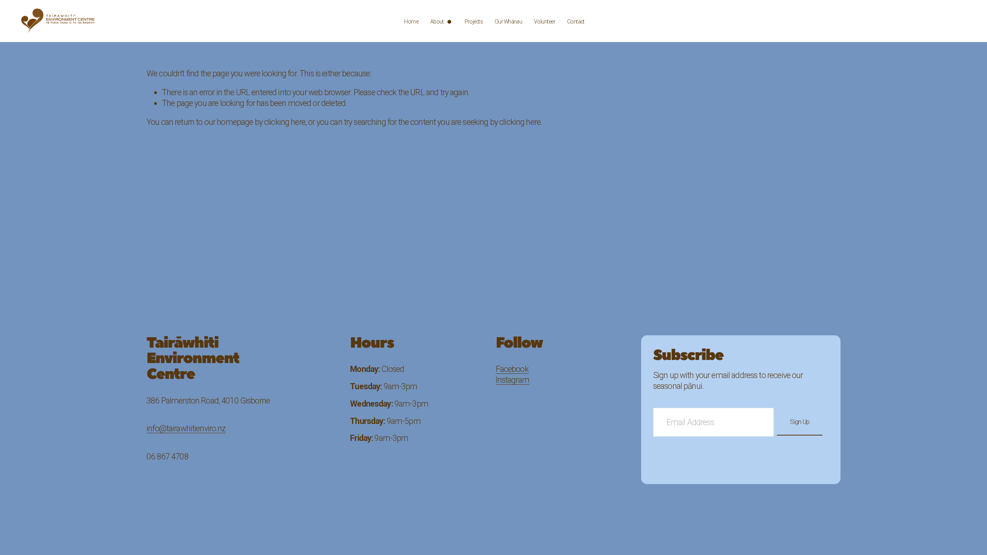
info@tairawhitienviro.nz (186, 428)
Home (411, 21)
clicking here (284, 122)
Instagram (512, 380)
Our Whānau (508, 21)
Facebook (512, 369)
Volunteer (544, 21)
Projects (474, 21)
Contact (575, 21)
